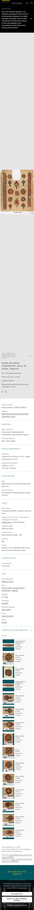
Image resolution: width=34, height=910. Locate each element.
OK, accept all (17, 894)
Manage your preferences (17, 905)
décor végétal (6, 609)
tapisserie (5, 603)
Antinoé (4, 622)
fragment (15, 590)
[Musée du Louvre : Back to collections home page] (17, 3)
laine (6, 597)
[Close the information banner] (31, 18)
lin (2, 597)
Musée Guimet (6, 522)
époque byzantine (8, 616)
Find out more (22, 888)
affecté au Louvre (7, 581)
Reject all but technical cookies (17, 899)
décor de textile (7, 588)
